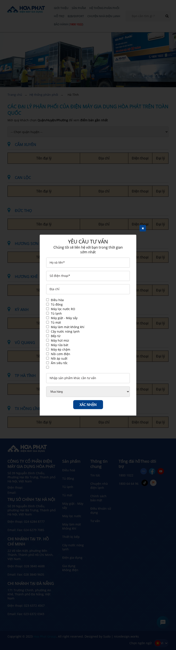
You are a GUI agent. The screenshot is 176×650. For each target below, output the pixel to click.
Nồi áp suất (59, 358)
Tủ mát (56, 322)
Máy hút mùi (60, 340)
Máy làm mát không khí (67, 327)
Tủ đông (57, 304)
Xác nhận (88, 404)
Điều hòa (57, 300)
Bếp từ (55, 336)
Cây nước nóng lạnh (65, 331)
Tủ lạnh (56, 313)
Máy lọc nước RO (63, 309)
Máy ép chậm (60, 349)
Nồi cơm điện (60, 354)
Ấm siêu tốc (59, 363)
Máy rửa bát (59, 345)
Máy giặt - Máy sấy (64, 318)
